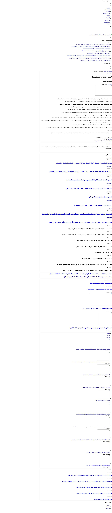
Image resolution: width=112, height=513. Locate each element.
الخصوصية (108, 508)
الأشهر (108, 335)
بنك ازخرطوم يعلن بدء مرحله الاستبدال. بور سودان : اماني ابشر (98, 452)
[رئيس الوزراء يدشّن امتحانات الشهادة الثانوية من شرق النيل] (100, 305)
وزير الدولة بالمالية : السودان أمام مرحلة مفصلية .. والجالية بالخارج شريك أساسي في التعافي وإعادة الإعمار (89, 59)
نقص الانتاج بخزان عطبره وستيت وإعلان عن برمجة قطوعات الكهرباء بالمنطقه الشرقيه (91, 328)
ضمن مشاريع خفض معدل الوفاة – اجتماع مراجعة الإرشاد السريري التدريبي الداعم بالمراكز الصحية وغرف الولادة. (88, 55)
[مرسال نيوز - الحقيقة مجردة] (100, 35)
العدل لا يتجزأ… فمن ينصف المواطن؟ (103, 51)
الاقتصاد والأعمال (106, 13)
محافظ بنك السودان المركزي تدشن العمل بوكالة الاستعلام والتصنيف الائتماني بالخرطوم (93, 44)
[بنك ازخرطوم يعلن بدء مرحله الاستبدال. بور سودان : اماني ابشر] (103, 451)
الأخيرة (108, 333)
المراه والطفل (107, 20)
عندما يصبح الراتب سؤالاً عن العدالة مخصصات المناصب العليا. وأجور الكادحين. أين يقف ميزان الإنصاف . (90, 57)
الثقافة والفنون (107, 22)
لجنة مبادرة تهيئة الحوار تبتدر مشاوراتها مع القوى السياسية (98, 53)
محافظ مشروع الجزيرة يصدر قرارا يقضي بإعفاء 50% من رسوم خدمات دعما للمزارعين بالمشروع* (91, 427)
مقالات (108, 19)
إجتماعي (108, 17)
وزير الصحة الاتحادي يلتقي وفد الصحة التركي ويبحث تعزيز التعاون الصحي (96, 50)
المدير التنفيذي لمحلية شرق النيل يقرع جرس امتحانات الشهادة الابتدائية (96, 48)
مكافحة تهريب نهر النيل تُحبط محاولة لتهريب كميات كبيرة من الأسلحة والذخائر (95, 60)
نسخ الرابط (99, 137)
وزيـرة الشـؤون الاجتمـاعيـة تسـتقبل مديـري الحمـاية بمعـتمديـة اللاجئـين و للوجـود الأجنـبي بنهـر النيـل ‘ (90, 440)
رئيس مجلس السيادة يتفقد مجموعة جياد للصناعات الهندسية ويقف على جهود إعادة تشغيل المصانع (91, 46)
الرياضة (108, 24)
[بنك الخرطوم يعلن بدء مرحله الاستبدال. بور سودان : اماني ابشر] (103, 463)
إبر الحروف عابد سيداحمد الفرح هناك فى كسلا (101, 283)
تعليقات (108, 337)
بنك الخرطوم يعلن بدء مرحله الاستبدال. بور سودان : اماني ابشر (98, 465)
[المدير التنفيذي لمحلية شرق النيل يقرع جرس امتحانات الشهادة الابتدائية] (103, 373)
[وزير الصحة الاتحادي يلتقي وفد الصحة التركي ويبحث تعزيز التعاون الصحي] (103, 386)
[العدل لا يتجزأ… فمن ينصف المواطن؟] (103, 398)
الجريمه (108, 15)
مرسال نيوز (110, 84)
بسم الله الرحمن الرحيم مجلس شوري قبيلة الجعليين (99, 289)
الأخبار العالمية (107, 10)
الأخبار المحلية (107, 12)
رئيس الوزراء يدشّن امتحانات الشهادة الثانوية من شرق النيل (97, 308)
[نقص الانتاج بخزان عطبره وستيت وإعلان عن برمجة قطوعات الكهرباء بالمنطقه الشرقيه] (105, 325)
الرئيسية (108, 8)
